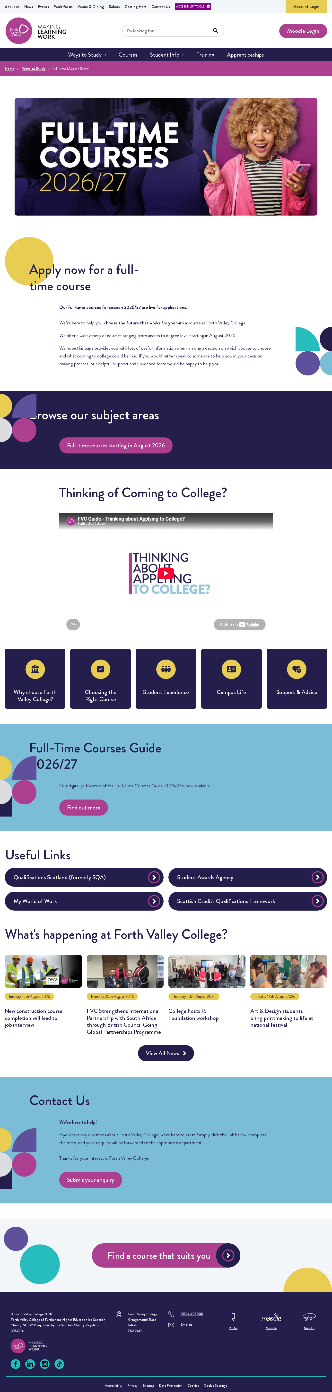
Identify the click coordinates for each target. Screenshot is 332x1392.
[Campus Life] (231, 679)
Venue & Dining (91, 6)
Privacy (132, 1385)
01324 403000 (192, 1313)
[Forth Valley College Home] (36, 31)
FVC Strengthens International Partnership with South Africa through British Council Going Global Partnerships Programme (125, 997)
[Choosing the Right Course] (100, 679)
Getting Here (136, 6)
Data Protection (171, 1385)
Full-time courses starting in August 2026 (116, 445)
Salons (114, 6)
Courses (128, 55)
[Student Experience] (166, 679)
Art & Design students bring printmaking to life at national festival (288, 997)
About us (12, 6)
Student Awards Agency (205, 877)
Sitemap (148, 1385)
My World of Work (35, 901)
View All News (162, 1053)
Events (43, 6)
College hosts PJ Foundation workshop (206, 997)
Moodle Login (303, 31)
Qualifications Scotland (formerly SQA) (60, 877)
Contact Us (160, 6)
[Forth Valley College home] (33, 1346)
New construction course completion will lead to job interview (43, 997)
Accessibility (113, 1385)
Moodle (271, 1327)
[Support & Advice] (297, 679)
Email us (186, 1324)
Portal (233, 1327)
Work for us (63, 6)
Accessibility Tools (190, 6)
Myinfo (309, 1327)
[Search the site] (215, 30)
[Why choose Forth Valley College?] (35, 679)
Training (205, 55)
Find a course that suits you (158, 1255)
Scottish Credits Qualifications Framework (226, 901)
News (28, 6)
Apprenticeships (245, 55)
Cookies (193, 1385)
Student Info (164, 55)
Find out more (83, 807)
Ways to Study (85, 55)
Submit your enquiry (90, 1180)
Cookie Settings (215, 1385)
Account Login (306, 6)
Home (9, 68)
